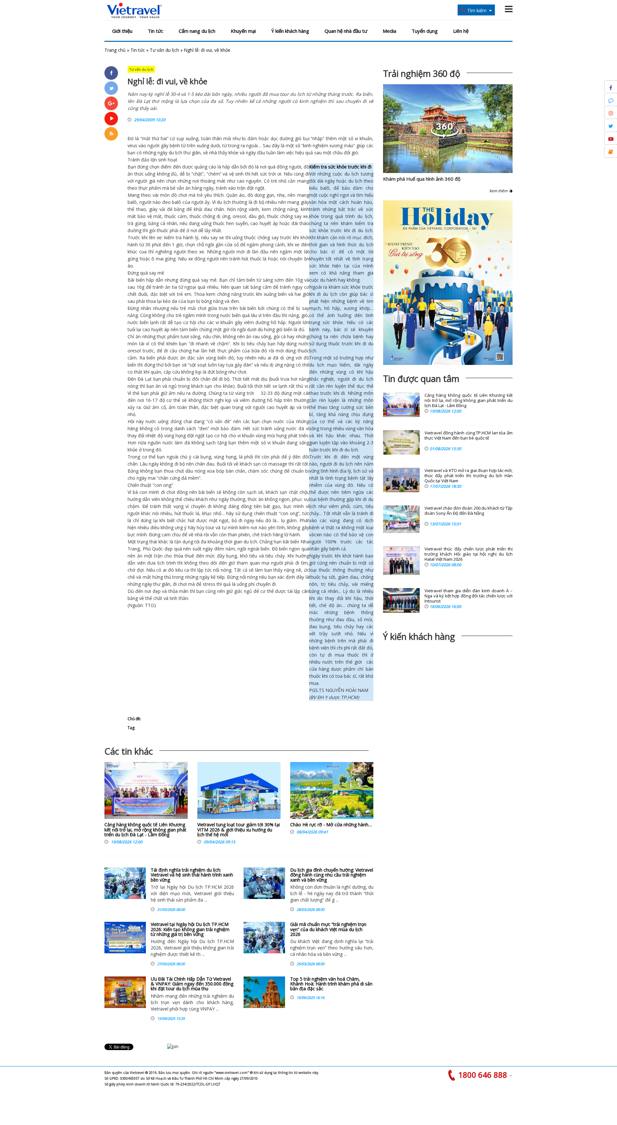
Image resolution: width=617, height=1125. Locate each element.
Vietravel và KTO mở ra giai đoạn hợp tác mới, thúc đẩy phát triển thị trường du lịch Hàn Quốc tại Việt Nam (469, 476)
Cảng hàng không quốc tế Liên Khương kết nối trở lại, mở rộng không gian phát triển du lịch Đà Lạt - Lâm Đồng (145, 829)
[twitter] (111, 88)
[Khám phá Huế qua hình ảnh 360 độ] (445, 136)
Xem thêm (499, 191)
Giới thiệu (122, 31)
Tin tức (155, 31)
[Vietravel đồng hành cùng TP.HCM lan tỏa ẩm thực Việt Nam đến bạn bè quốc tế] (401, 442)
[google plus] (111, 103)
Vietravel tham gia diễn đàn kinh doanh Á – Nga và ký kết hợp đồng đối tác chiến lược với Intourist (469, 596)
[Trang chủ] (134, 10)
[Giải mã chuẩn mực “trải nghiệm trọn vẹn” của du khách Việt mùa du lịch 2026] (264, 937)
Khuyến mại (243, 31)
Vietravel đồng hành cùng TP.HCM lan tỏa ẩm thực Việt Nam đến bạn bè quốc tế (469, 435)
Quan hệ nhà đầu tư (346, 31)
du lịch (175, 153)
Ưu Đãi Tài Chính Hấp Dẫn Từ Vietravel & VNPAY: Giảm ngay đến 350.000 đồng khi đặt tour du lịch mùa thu (192, 984)
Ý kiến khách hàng (290, 31)
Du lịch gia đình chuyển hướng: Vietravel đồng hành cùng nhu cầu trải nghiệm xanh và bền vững (331, 875)
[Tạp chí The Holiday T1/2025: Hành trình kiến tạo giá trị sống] (448, 282)
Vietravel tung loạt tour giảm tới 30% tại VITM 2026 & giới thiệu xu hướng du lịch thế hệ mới (238, 829)
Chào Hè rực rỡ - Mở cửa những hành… (331, 824)
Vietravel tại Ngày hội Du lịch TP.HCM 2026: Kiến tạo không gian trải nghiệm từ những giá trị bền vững (190, 929)
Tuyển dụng (425, 31)
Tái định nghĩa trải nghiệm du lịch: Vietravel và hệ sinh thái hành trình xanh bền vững (192, 875)
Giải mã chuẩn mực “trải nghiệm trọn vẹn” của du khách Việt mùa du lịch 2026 (328, 929)
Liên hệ (461, 31)
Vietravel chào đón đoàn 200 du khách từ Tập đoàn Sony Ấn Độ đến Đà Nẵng (469, 510)
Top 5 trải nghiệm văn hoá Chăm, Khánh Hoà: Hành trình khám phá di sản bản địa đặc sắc (331, 984)
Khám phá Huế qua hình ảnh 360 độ (422, 179)
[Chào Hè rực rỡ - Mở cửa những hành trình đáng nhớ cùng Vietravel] (331, 792)
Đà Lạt (145, 379)
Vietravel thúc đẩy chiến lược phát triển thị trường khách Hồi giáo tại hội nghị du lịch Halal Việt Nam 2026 (469, 554)
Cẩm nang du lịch (197, 31)
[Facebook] (111, 73)
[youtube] (111, 118)
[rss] (111, 134)
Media (389, 31)
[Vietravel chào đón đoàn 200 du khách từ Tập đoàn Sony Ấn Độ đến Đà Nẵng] (401, 519)
